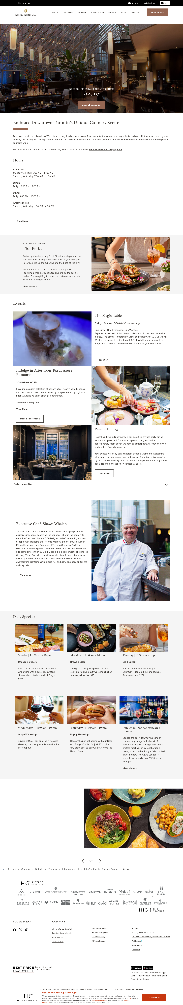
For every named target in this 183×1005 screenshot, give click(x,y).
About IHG (136, 928)
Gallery (136, 12)
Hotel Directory (98, 937)
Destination (97, 12)
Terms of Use (57, 942)
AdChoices (136, 941)
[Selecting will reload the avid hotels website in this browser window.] (102, 902)
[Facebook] (15, 929)
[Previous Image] (84, 860)
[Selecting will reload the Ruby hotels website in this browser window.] (149, 891)
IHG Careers (137, 945)
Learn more (137, 975)
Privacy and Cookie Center (143, 932)
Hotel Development (100, 932)
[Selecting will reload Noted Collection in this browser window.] (124, 891)
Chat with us (57, 937)
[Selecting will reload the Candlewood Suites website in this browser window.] (160, 902)
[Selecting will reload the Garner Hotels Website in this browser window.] (91, 902)
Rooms (56, 12)
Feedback (136, 950)
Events (112, 12)
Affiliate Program (99, 941)
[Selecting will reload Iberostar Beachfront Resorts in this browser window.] (23, 902)
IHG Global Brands (99, 928)
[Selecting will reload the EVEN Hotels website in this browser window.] (51, 902)
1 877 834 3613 (42, 969)
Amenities (69, 12)
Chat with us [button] (24, 3)
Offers (124, 12)
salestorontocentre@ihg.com (105, 149)
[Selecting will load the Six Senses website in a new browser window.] (21, 891)
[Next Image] (98, 860)
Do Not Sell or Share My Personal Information (151, 937)
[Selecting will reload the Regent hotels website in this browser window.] (35, 891)
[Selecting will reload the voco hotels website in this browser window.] (137, 891)
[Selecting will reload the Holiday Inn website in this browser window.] (78, 902)
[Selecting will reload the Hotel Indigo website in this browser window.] (110, 891)
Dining (82, 12)
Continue (154, 997)
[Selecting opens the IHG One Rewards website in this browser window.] (151, 909)
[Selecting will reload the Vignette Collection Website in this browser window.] (78, 891)
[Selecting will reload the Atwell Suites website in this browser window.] (114, 902)
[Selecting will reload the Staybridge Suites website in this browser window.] (130, 902)
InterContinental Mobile (62, 933)
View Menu (22, 409)
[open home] (4, 869)
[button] (165, 3)
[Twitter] (20, 929)
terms (128, 998)
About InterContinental (62, 929)
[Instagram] (26, 929)
